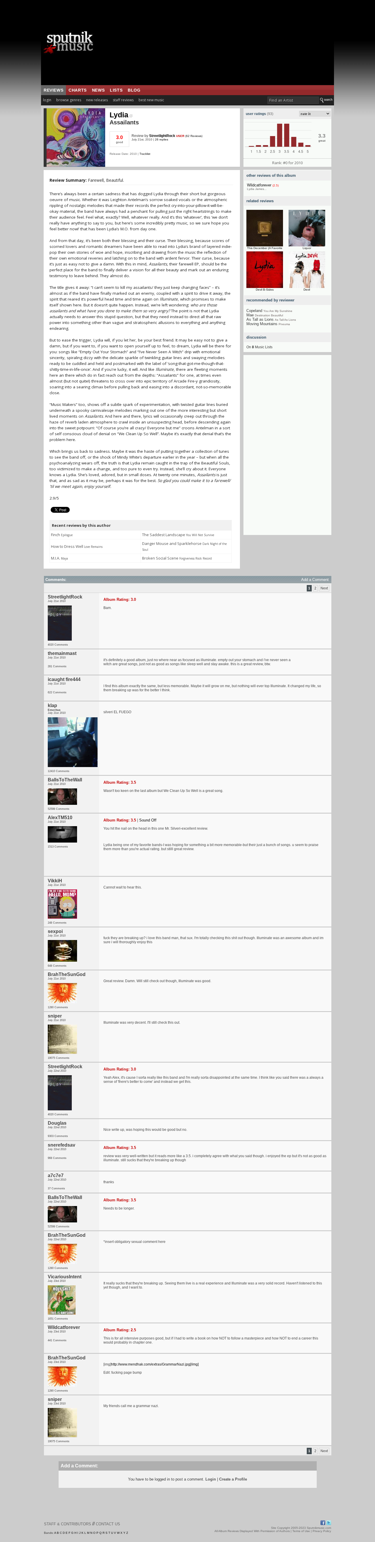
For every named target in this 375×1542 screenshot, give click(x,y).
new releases (97, 99)
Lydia (119, 115)
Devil (307, 289)
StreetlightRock (162, 136)
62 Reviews (194, 136)
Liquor (307, 248)
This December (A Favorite (264, 248)
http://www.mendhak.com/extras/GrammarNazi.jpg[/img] (155, 1364)
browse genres (68, 99)
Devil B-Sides (265, 289)
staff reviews (123, 99)
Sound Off (147, 820)
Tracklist (144, 153)
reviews (53, 90)
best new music (151, 99)
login (47, 99)
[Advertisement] (224, 42)
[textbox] (293, 100)
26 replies (161, 139)
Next (324, 588)
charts (78, 90)
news (98, 90)
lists (116, 90)
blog (134, 90)
